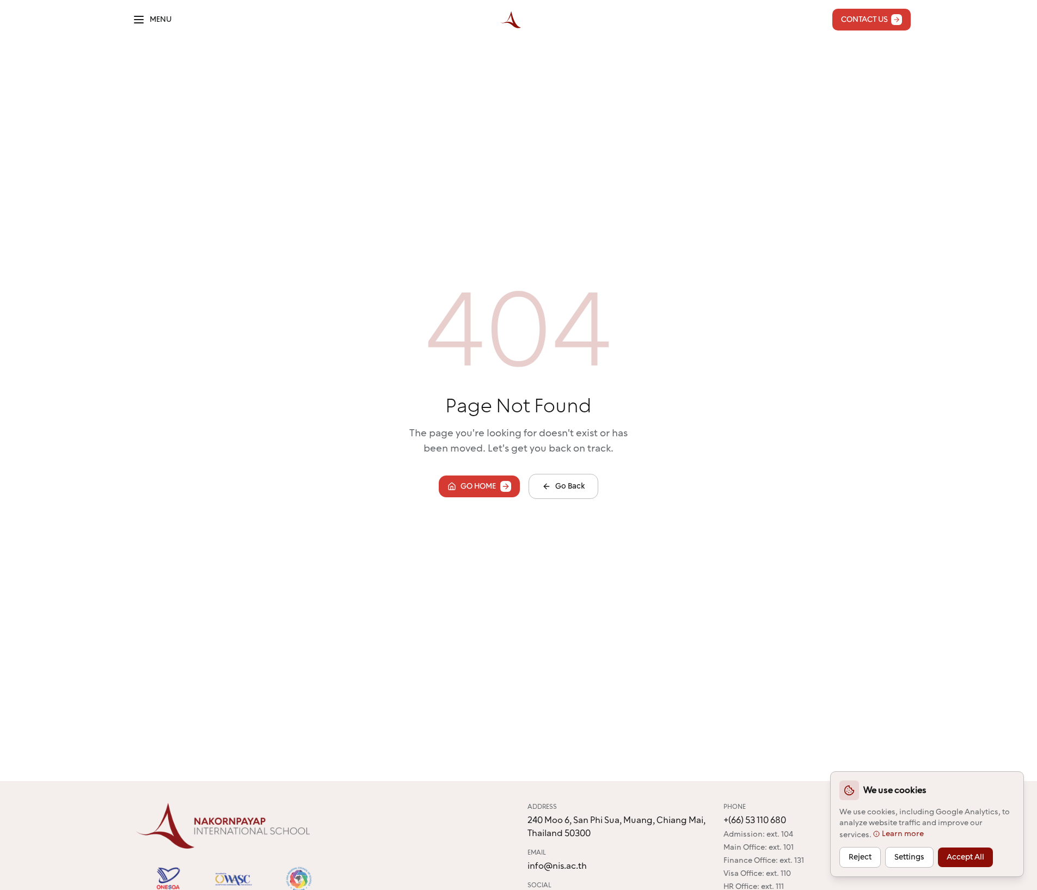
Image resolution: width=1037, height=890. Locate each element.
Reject (860, 857)
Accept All (965, 857)
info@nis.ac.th (557, 866)
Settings (909, 857)
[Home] (510, 20)
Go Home (478, 486)
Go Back (570, 486)
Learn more (903, 833)
